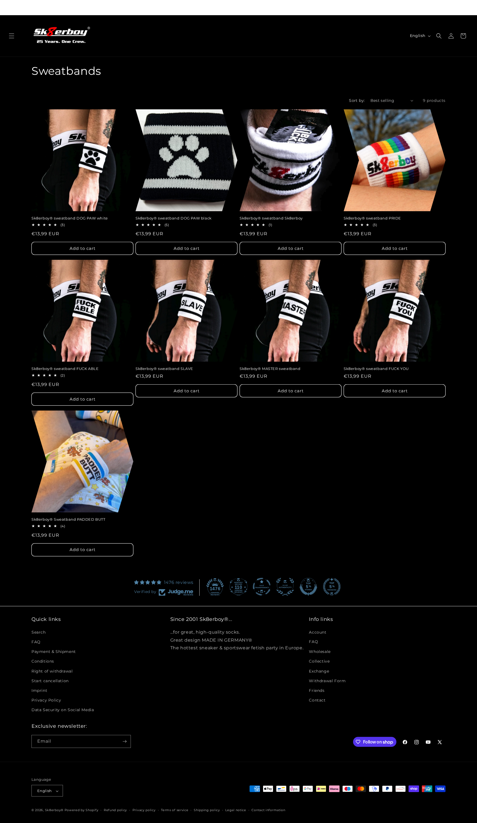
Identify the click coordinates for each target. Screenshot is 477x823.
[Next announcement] (328, 7)
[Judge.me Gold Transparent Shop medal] (262, 587)
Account (317, 631)
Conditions (42, 661)
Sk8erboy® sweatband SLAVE (164, 368)
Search (38, 631)
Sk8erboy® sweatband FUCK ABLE (65, 368)
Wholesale (319, 651)
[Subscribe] (124, 741)
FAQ (36, 641)
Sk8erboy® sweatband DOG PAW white (69, 218)
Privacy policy (144, 810)
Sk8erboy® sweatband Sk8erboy (271, 218)
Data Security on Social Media (62, 709)
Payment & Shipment (53, 651)
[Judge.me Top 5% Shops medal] (308, 587)
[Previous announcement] (148, 7)
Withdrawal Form (327, 680)
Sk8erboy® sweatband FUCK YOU (376, 368)
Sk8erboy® (54, 810)
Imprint (39, 690)
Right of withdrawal (52, 670)
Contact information (268, 810)
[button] (12, 36)
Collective (319, 661)
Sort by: (357, 100)
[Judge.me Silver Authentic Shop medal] (285, 587)
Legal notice (235, 810)
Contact (317, 699)
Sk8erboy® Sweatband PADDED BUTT (68, 519)
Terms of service (174, 810)
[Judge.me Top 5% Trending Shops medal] (332, 587)
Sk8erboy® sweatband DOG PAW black (174, 218)
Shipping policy (207, 810)
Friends (316, 690)
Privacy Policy (46, 699)
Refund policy (115, 810)
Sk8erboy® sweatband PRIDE (372, 218)
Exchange (319, 670)
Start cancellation (50, 680)
